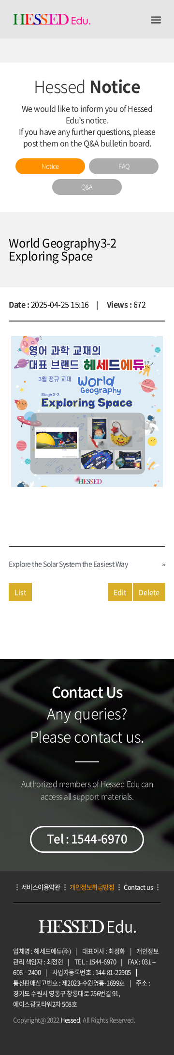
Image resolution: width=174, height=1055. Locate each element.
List (20, 592)
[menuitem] (50, 166)
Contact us (138, 886)
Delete (149, 592)
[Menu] (156, 19)
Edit (120, 592)
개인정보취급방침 (92, 886)
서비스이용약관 (40, 886)
